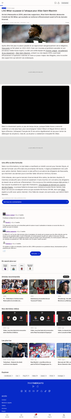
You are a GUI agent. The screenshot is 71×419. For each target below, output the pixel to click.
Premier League (51, 50)
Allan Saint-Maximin (23, 53)
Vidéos (4, 405)
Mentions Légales (7, 402)
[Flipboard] (37, 391)
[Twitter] (25, 391)
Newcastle (6, 48)
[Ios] (37, 386)
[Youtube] (33, 391)
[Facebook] (21, 391)
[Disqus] (35, 233)
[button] (65, 2)
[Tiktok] (45, 391)
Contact (4, 400)
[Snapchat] (41, 391)
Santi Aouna (6, 22)
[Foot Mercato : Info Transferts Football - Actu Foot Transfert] (35, 383)
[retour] (2, 3)
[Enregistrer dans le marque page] (55, 3)
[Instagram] (29, 391)
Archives (4, 408)
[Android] (33, 386)
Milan (63, 189)
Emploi (3, 411)
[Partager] (58, 3)
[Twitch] (49, 391)
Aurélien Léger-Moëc (14, 22)
